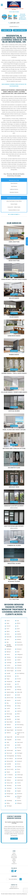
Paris (8, 747)
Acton (8, 628)
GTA (18, 684)
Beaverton (19, 642)
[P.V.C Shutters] (14, 591)
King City (19, 703)
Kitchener (19, 697)
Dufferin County (10, 668)
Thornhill (19, 785)
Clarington (19, 665)
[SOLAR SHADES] (14, 308)
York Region (9, 806)
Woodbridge (9, 800)
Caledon (19, 659)
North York (19, 727)
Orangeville (9, 739)
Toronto (19, 782)
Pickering (19, 755)
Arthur (18, 631)
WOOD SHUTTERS (14, 260)
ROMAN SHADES (14, 354)
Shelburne (9, 780)
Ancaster (8, 626)
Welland (8, 796)
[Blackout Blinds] (14, 573)
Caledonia (19, 662)
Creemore (9, 659)
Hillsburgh (19, 689)
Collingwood (19, 654)
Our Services (14, 856)
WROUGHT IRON (14, 487)
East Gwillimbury (20, 673)
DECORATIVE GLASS (14, 467)
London (8, 708)
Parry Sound (9, 753)
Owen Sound (20, 742)
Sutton (18, 772)
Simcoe (18, 764)
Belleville (19, 639)
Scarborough (20, 774)
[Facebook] (12, 871)
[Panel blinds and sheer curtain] (14, 420)
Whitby (8, 803)
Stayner (8, 772)
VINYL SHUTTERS (14, 242)
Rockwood (19, 761)
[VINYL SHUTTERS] (14, 233)
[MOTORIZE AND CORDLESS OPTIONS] (14, 439)
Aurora (8, 620)
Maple (18, 719)
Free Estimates (20, 30)
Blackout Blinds (14, 581)
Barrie (8, 639)
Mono (18, 716)
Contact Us (14, 863)
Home (14, 853)
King (7, 703)
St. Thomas (9, 777)
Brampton (19, 649)
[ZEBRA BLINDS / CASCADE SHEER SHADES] (14, 270)
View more (14, 238)
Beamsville (9, 636)
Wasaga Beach (10, 793)
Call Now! (14, 838)
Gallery (14, 859)
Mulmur (18, 722)
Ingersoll (8, 695)
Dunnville (19, 670)
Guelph (18, 681)
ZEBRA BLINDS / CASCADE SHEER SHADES (14, 279)
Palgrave (19, 750)
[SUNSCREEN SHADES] (14, 326)
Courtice (8, 665)
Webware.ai (24, 893)
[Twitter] (15, 871)
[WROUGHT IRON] (14, 477)
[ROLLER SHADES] (14, 289)
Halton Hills (19, 692)
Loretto (18, 708)
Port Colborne (10, 758)
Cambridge (9, 662)
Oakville (18, 745)
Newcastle (9, 727)
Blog (14, 862)
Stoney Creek (9, 782)
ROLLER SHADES (14, 298)
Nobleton (9, 732)
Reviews (14, 860)
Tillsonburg (9, 785)
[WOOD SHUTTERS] (14, 251)
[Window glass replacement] (14, 496)
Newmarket (19, 730)
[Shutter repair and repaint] (14, 517)
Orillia (8, 742)
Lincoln (8, 711)
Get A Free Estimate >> (14, 214)
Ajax (18, 620)
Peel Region (19, 753)
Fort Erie (19, 678)
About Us (14, 854)
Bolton (8, 634)
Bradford (19, 634)
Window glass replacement (14, 505)
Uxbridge (8, 791)
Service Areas (14, 857)
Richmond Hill (10, 761)
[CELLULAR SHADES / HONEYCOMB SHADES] (14, 383)
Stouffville (9, 764)
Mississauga (9, 713)
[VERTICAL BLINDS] (14, 402)
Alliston (18, 623)
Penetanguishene (10, 755)
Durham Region (10, 670)
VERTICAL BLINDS (14, 411)
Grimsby (19, 686)
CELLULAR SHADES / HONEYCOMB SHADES (14, 392)
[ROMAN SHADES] (14, 345)
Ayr (17, 626)
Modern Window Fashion (10, 893)
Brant (18, 651)
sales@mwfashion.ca (14, 26)
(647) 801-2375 (14, 23)
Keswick (19, 700)
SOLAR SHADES (14, 317)
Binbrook (9, 651)
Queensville (19, 758)
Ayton (18, 628)
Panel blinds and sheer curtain (14, 429)
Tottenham (9, 788)
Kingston (8, 700)
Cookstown (19, 657)
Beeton (8, 654)
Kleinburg (9, 705)
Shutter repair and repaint (14, 526)
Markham (9, 724)
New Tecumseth (20, 737)
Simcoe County (10, 769)
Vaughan (19, 791)
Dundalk (8, 673)
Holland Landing (10, 692)
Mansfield (9, 719)
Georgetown (9, 681)
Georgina (9, 684)
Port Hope (19, 747)
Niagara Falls (9, 737)
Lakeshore (19, 711)
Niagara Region (10, 730)
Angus (8, 623)
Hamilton (9, 689)
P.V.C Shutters (14, 599)
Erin (18, 676)
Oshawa (19, 739)
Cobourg (8, 657)
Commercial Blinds (14, 545)
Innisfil (18, 695)
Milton (18, 713)
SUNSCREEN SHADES (14, 336)
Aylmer (8, 631)
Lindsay (18, 705)
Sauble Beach (20, 780)
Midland (8, 716)
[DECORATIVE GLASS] (14, 458)
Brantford (19, 636)
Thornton (19, 788)
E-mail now (6, 30)
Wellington (19, 803)
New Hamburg (20, 724)
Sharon (18, 769)
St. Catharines (10, 774)
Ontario (8, 745)
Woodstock (19, 793)
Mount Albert (9, 722)
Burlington (9, 649)
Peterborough (10, 750)
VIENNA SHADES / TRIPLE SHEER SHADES (14, 373)
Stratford (9, 766)
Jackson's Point (10, 697)
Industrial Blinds (14, 563)
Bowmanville (20, 644)
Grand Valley (9, 686)
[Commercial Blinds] (14, 537)
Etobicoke (9, 676)
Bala (7, 642)
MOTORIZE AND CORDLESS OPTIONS (14, 448)
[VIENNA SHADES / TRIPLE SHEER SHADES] (14, 364)
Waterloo (19, 800)
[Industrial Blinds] (14, 555)
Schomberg (19, 777)
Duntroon (19, 668)
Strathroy (19, 766)
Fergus (8, 678)
